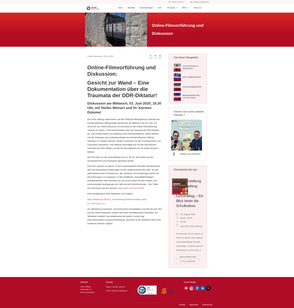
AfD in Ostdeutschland (192, 77)
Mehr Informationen (188, 257)
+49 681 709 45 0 (177, 2)
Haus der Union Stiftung (191, 226)
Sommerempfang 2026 (192, 87)
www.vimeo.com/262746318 (131, 188)
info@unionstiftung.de (201, 2)
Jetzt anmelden (188, 261)
